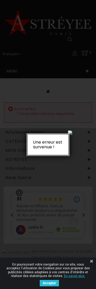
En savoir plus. (74, 276)
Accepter (49, 283)
